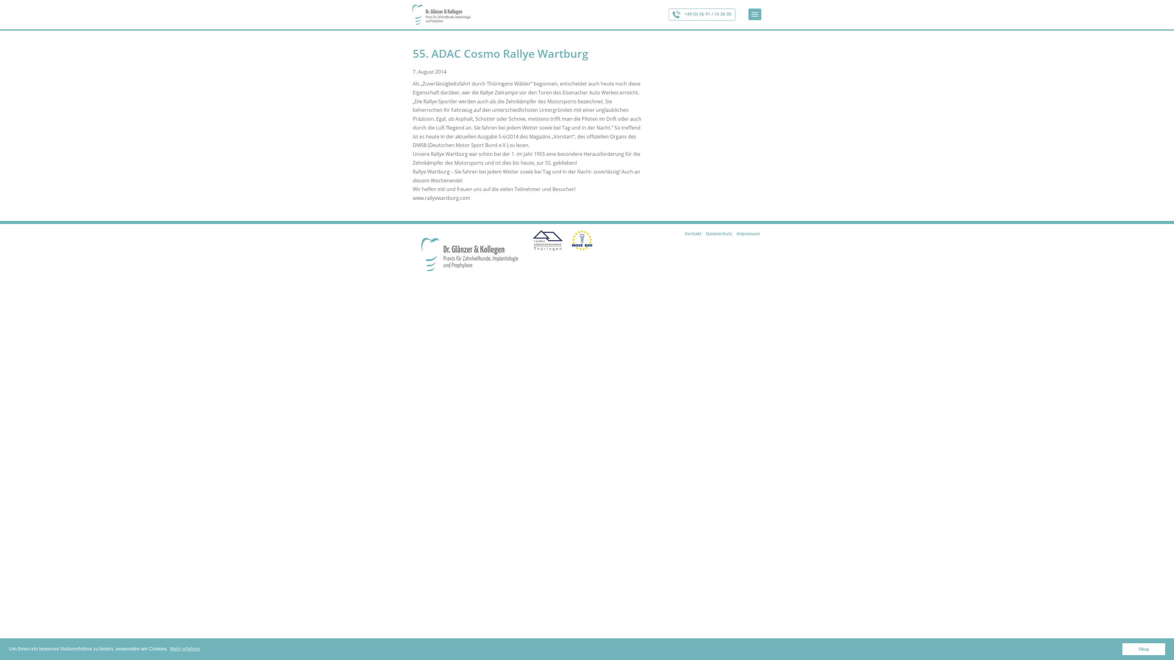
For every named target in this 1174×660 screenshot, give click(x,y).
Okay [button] (1144, 649)
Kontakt (693, 234)
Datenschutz (719, 234)
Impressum (748, 234)
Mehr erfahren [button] (185, 648)
